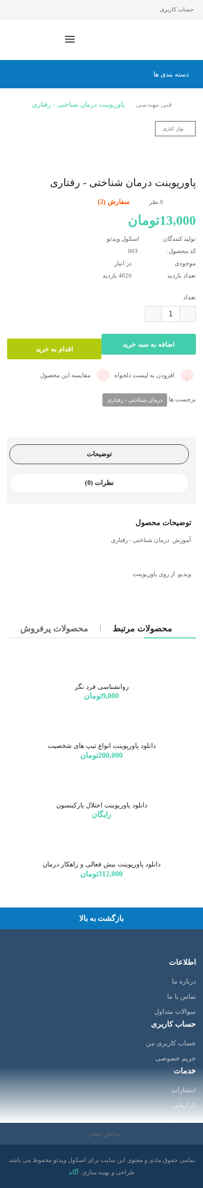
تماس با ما (181, 996)
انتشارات (183, 1090)
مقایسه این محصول (66, 375)
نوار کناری (173, 128)
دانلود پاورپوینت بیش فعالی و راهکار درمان (101, 864)
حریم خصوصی (175, 1058)
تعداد (189, 297)
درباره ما (184, 981)
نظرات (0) (99, 482)
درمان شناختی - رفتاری (134, 400)
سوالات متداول (175, 1011)
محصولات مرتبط (142, 628)
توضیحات (99, 454)
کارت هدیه (181, 1120)
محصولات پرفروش (54, 628)
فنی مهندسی (154, 105)
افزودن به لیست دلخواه (145, 375)
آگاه (74, 1172)
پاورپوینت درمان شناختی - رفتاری (78, 105)
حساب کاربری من (171, 1043)
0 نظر (156, 202)
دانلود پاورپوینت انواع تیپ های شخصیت (102, 745)
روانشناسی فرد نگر (102, 686)
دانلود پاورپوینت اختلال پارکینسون (101, 805)
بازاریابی (184, 1105)
